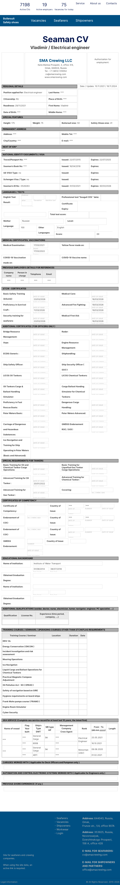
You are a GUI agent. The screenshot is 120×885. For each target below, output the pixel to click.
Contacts (111, 3)
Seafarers (61, 20)
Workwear (62, 829)
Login (60, 833)
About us (95, 3)
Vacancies (38, 20)
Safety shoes (11, 22)
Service (80, 3)
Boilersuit (9, 18)
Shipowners (84, 20)
